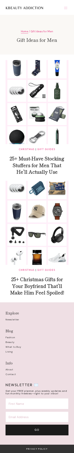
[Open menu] (65, 8)
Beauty (10, 342)
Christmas (27, 149)
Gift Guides (46, 149)
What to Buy (13, 347)
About (9, 369)
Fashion (10, 337)
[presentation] (37, 102)
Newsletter (12, 319)
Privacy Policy (37, 448)
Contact (11, 374)
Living (9, 351)
